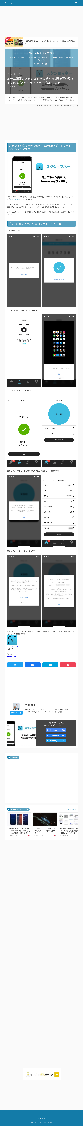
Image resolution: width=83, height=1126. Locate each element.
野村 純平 (30, 704)
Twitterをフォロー (57, 740)
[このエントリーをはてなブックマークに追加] (50, 664)
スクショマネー (15, 199)
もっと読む (71, 809)
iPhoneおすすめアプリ (13, 74)
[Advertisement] (41, 123)
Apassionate (11, 656)
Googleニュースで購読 (57, 730)
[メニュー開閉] (81, 3)
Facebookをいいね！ (57, 735)
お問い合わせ (41, 1118)
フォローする (17, 713)
